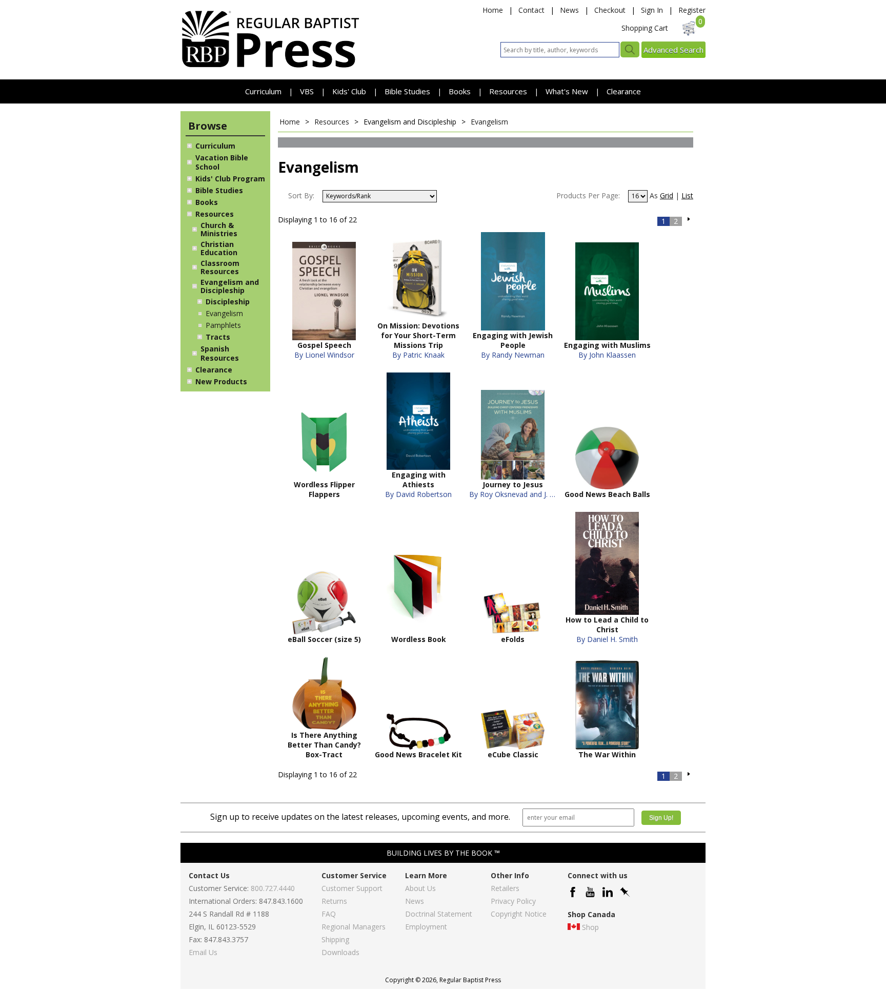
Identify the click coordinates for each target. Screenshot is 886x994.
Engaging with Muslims (607, 345)
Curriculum (264, 91)
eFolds (513, 639)
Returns (334, 901)
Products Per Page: (588, 195)
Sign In (652, 10)
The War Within (607, 754)
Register (692, 10)
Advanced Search (673, 50)
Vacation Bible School (221, 162)
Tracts (218, 337)
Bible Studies (407, 91)
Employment (426, 926)
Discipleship (228, 301)
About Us (420, 888)
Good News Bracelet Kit (418, 754)
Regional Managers (353, 926)
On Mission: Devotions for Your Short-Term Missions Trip (418, 335)
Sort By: (301, 195)
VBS (307, 91)
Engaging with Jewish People (513, 340)
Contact (531, 10)
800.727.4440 (273, 888)
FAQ (328, 914)
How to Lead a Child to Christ (607, 624)
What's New (568, 91)
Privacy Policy (513, 901)
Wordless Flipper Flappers (324, 489)
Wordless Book (418, 639)
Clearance (624, 91)
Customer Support (351, 888)
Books (460, 91)
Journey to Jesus (512, 484)
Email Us (203, 952)
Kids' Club (349, 91)
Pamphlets (223, 325)
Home (492, 10)
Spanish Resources (219, 353)
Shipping (335, 939)
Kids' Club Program (230, 178)
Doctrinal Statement (438, 914)
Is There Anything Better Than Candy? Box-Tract (324, 744)
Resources (509, 91)
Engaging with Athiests (419, 479)
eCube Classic (513, 754)
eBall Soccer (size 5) (324, 639)
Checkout (610, 10)
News (569, 10)
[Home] (270, 67)
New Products (221, 381)
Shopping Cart (644, 28)
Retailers (505, 888)
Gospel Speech (324, 345)
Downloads (340, 952)
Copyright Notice (519, 914)
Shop (590, 927)
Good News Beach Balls (607, 494)
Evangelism (224, 313)
